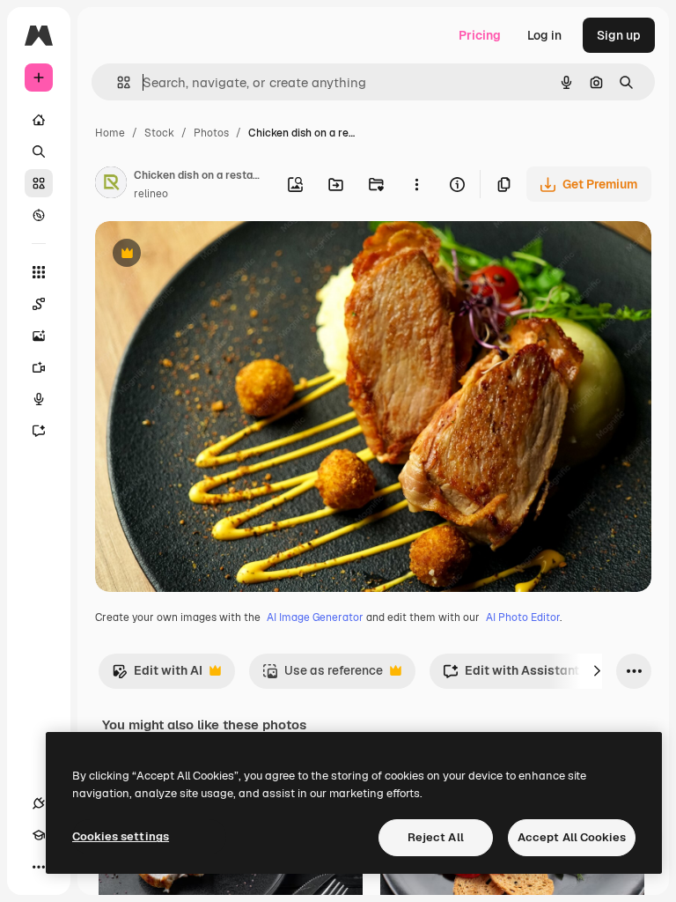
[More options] (416, 184)
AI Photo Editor (523, 617)
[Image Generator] (39, 336)
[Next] (597, 671)
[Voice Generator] (39, 399)
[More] (39, 867)
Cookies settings (120, 836)
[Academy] (39, 835)
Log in (544, 35)
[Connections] (39, 803)
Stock (159, 133)
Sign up (619, 35)
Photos (211, 133)
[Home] (39, 120)
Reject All (436, 837)
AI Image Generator (315, 617)
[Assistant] (39, 431)
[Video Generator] (39, 367)
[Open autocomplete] (116, 82)
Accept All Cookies (572, 837)
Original (207, 255)
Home (110, 133)
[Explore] (39, 215)
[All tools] (39, 272)
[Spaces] (39, 304)
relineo (151, 194)
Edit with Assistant (511, 675)
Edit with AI (157, 675)
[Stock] (39, 183)
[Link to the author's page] (111, 184)
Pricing (480, 35)
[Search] (39, 151)
